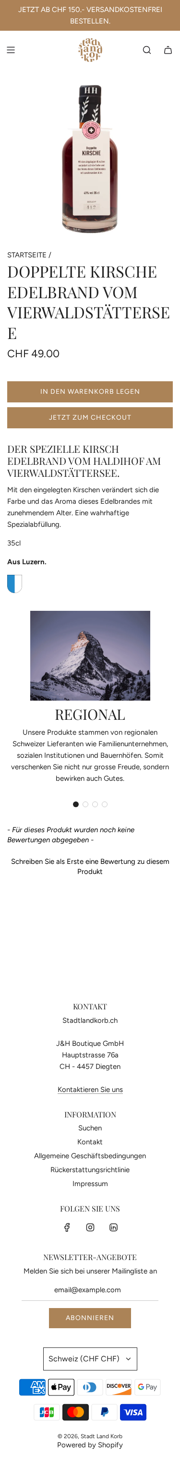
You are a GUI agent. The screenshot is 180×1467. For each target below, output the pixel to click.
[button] (76, 804)
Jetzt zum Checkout (90, 417)
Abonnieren (90, 1318)
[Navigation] (10, 50)
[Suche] (146, 50)
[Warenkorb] (168, 50)
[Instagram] (90, 1227)
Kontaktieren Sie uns (90, 1089)
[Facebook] (67, 1227)
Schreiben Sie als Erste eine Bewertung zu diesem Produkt (90, 866)
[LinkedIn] (113, 1227)
